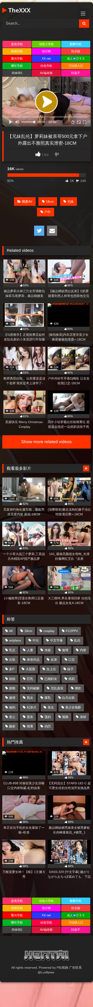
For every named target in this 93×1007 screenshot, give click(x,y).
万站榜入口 (75, 65)
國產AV (27, 201)
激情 (12, 697)
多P (11, 669)
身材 (83, 717)
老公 (12, 717)
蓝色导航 (17, 44)
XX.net (46, 58)
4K (11, 631)
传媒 (47, 650)
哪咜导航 (17, 65)
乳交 (12, 650)
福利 (12, 707)
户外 (47, 212)
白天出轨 (68, 697)
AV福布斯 (46, 73)
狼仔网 (46, 51)
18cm (50, 201)
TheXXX (18, 10)
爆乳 (47, 697)
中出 (36, 640)
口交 (71, 659)
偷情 (65, 650)
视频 (65, 717)
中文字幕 (56, 640)
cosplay (49, 631)
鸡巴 (47, 726)
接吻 (12, 688)
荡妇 (47, 717)
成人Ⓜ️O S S (75, 58)
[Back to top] (79, 993)
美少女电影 (73, 707)
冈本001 (17, 73)
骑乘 (30, 726)
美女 (51, 707)
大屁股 (30, 669)
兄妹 (70, 201)
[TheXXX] (46, 956)
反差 (54, 659)
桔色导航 (46, 65)
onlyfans (15, 640)
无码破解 (33, 688)
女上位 (51, 669)
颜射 (12, 726)
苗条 (30, 717)
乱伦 (77, 640)
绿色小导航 (46, 44)
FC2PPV (72, 631)
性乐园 (75, 51)
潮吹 (78, 688)
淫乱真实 (57, 688)
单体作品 (33, 659)
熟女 (30, 697)
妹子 (70, 669)
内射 (83, 650)
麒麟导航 (75, 44)
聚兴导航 (17, 58)
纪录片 (31, 707)
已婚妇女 (50, 679)
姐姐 (12, 679)
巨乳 (30, 679)
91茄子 (75, 73)
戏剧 (71, 679)
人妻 (30, 650)
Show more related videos (46, 441)
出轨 (12, 659)
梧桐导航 (17, 51)
